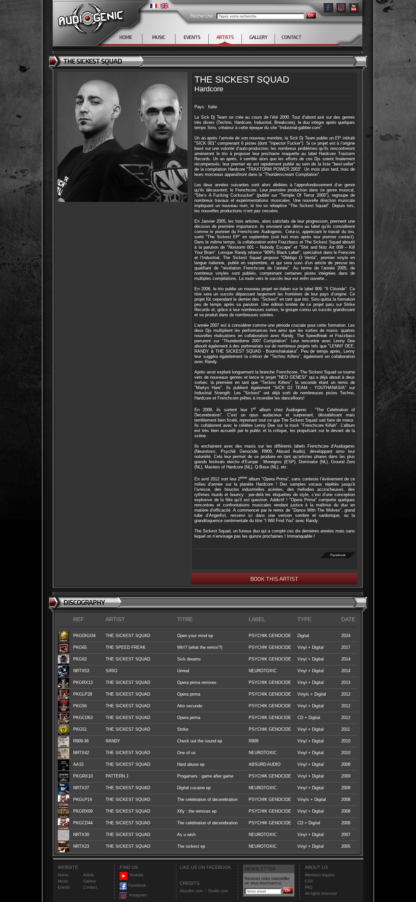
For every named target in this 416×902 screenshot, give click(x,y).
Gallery (89, 881)
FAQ (308, 887)
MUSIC (158, 37)
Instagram (138, 895)
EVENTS (192, 37)
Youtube (136, 875)
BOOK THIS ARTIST (274, 578)
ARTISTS (225, 37)
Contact (90, 887)
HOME (125, 37)
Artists (88, 875)
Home (63, 875)
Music (63, 881)
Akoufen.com (191, 891)
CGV (309, 881)
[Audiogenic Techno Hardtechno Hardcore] (89, 17)
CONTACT (291, 37)
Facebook (338, 555)
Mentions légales (320, 875)
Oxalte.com (218, 891)
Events (64, 887)
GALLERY (258, 37)
